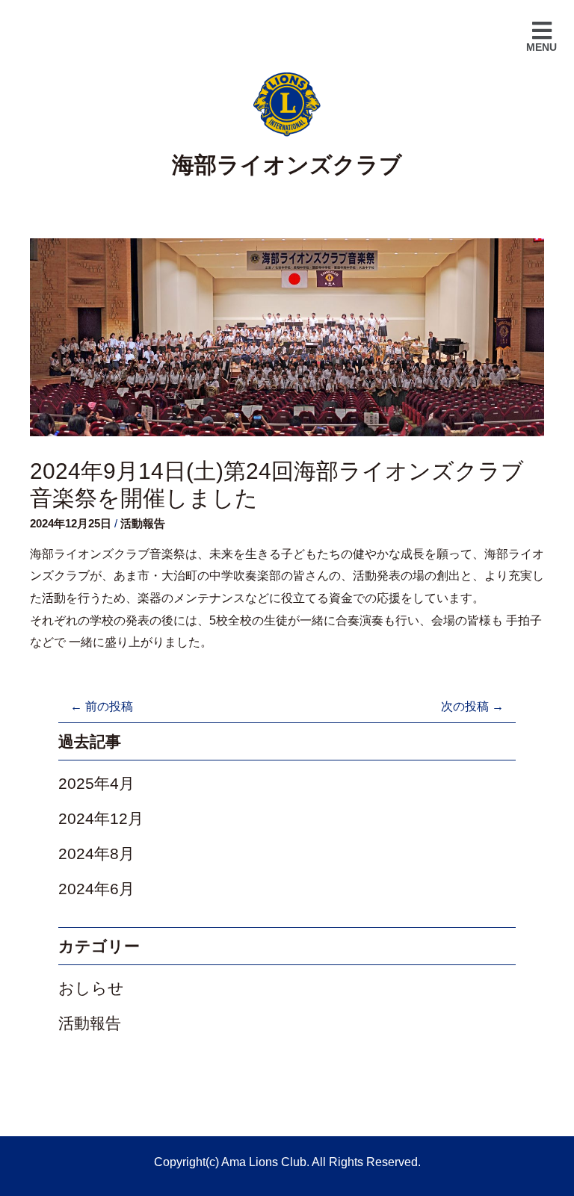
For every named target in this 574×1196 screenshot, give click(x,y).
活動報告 (142, 524)
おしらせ (91, 988)
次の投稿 (472, 706)
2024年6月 (96, 888)
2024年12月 (101, 818)
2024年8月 (96, 853)
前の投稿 (101, 706)
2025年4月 (96, 783)
